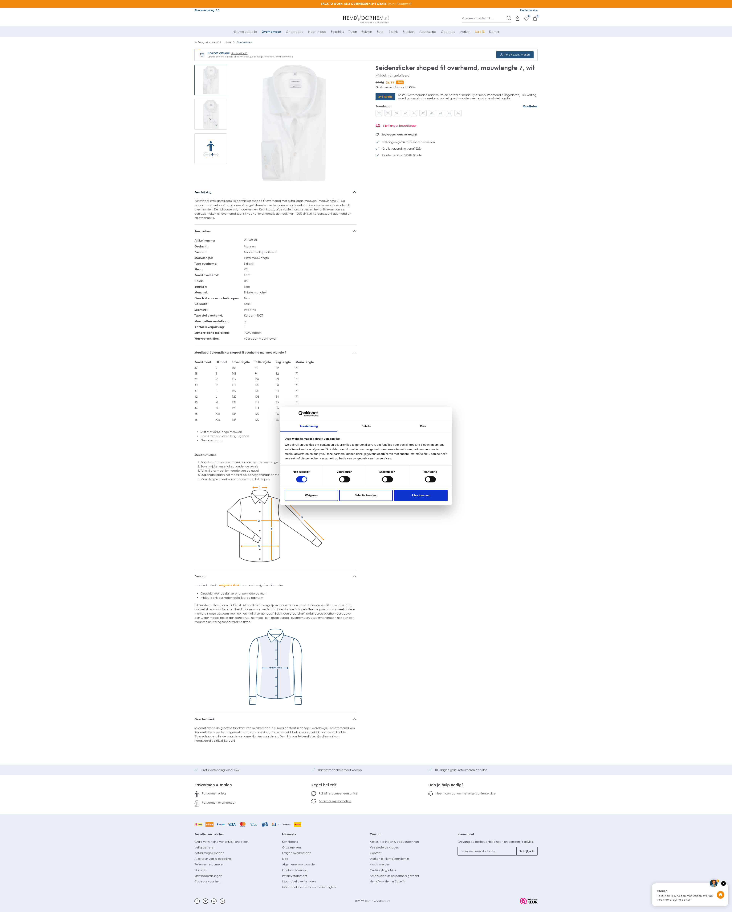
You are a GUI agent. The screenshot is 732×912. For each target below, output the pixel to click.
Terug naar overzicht (209, 42)
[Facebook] (197, 901)
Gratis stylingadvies (383, 870)
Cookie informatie (294, 870)
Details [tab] (366, 426)
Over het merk (204, 719)
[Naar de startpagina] (366, 19)
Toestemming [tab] (309, 426)
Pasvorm (200, 576)
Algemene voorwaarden (299, 864)
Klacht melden (380, 864)
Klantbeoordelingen (208, 875)
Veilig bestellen (204, 847)
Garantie (200, 870)
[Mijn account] (515, 18)
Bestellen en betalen (209, 834)
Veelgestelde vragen (384, 847)
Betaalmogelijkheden (209, 853)
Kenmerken (202, 231)
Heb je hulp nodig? (446, 784)
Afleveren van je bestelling (212, 858)
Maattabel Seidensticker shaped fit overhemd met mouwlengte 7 (240, 352)
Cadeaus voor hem (207, 881)
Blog (285, 858)
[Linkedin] (214, 901)
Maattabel (530, 106)
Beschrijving (202, 192)
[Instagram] (222, 901)
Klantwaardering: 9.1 (206, 10)
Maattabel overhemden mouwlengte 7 (309, 887)
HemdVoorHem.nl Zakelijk (387, 881)
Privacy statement (294, 875)
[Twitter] (205, 901)
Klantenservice (529, 10)
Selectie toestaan (366, 495)
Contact (375, 834)
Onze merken (291, 847)
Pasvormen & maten (213, 784)
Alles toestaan (420, 495)
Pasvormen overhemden (219, 802)
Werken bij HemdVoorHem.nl (389, 858)
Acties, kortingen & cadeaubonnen (394, 841)
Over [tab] (423, 426)
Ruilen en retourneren (209, 864)
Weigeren (311, 495)
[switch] (344, 479)
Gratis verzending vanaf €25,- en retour (221, 841)
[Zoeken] (509, 18)
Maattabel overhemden (299, 881)
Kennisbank (290, 841)
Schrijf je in (527, 851)
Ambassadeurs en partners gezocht (394, 875)
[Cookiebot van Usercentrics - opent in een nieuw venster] (301, 414)
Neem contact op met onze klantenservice (466, 793)
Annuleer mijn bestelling (335, 801)
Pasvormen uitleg (214, 793)
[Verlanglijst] (524, 18)
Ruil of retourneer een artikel (338, 793)
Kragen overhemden (296, 853)
